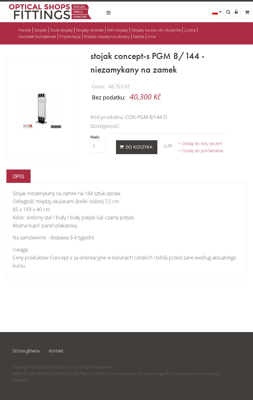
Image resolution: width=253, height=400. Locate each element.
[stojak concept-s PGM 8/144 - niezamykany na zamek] (42, 108)
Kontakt (56, 351)
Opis (18, 176)
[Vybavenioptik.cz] (50, 13)
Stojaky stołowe (90, 30)
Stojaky (40, 30)
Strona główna (25, 351)
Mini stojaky (117, 30)
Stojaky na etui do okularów (156, 30)
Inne (152, 36)
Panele (25, 30)
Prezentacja (70, 36)
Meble (138, 36)
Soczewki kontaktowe (37, 36)
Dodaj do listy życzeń (202, 143)
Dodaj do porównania (202, 151)
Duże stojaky (61, 30)
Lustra (190, 30)
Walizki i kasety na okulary (107, 36)
